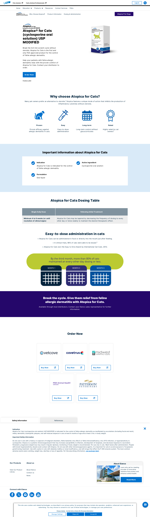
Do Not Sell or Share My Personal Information (79, 511)
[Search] (145, 3)
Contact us (30, 473)
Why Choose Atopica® (37, 14)
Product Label (27, 80)
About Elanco (31, 470)
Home (18, 8)
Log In (137, 3)
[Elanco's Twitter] (18, 494)
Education (26, 8)
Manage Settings (57, 514)
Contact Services (61, 8)
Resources (49, 8)
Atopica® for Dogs (124, 14)
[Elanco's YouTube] (38, 494)
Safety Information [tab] (19, 420)
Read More (131, 480)
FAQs (71, 8)
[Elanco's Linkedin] (31, 494)
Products (37, 8)
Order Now (29, 75)
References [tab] (58, 420)
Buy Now (44, 368)
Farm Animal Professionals (35, 3)
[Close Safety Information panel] (145, 428)
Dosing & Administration (72, 14)
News (29, 475)
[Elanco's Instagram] (25, 494)
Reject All (75, 514)
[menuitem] (18, 8)
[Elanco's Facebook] (12, 494)
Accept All (93, 514)
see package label (92, 451)
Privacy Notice (61, 511)
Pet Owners (17, 3)
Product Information (54, 14)
